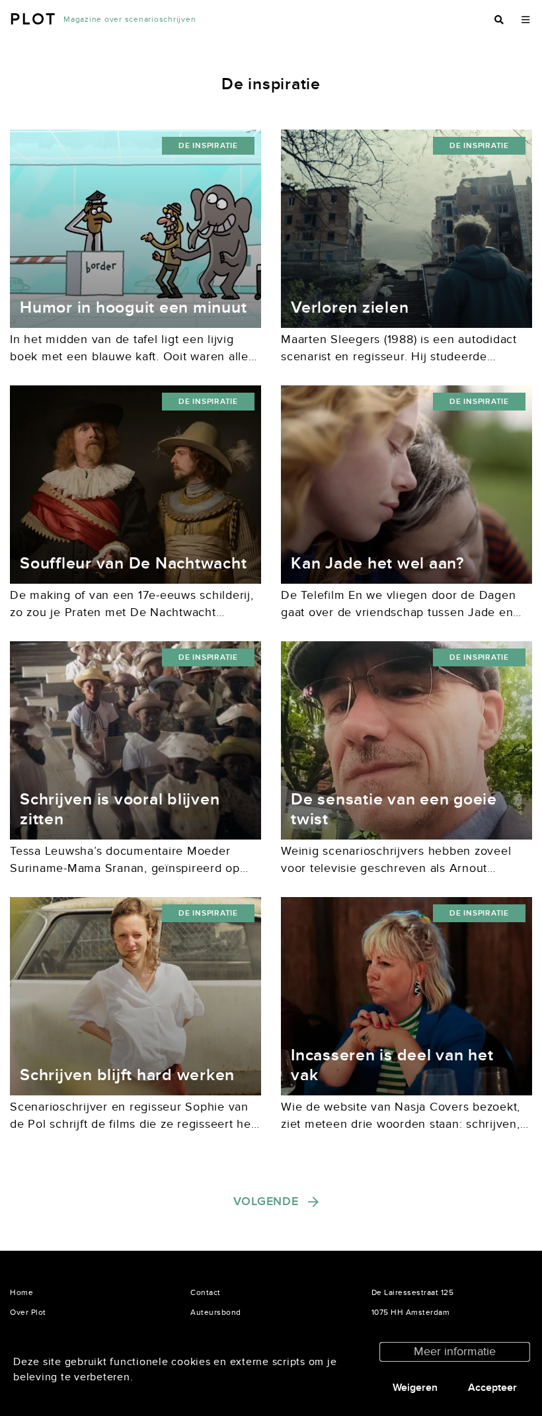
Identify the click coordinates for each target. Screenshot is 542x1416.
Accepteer (492, 1387)
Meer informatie (455, 1351)
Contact (205, 1292)
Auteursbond (215, 1312)
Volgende (266, 1201)
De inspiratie (208, 146)
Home (21, 1292)
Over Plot (28, 1312)
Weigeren (415, 1387)
